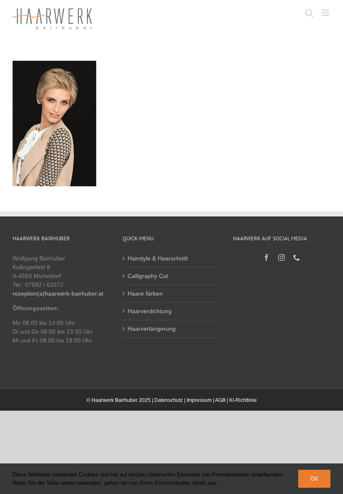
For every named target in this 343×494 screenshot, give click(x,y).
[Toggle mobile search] (309, 12)
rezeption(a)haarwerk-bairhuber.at (58, 293)
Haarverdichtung (150, 311)
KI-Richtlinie (243, 400)
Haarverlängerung (152, 328)
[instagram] (281, 257)
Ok (314, 478)
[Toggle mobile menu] (326, 12)
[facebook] (266, 257)
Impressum (199, 400)
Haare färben (145, 293)
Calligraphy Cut (148, 276)
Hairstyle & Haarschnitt (158, 258)
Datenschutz (168, 400)
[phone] (296, 257)
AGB (220, 400)
